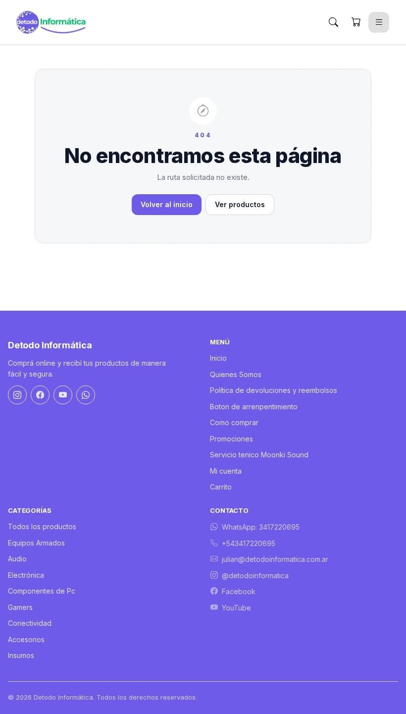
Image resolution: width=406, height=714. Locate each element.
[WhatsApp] (85, 394)
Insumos (21, 655)
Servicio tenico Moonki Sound (259, 454)
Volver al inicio (167, 204)
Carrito (221, 487)
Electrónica (26, 575)
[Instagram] (17, 394)
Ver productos (240, 204)
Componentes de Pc (41, 591)
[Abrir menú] (378, 22)
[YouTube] (62, 394)
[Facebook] (40, 394)
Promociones (231, 439)
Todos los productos (42, 526)
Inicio (218, 358)
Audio (17, 558)
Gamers (20, 607)
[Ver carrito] (356, 22)
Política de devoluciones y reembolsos (273, 390)
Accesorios (26, 639)
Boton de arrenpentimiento (254, 406)
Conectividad (29, 623)
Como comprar (234, 422)
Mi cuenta (226, 471)
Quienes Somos (235, 374)
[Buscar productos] (333, 22)
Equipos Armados (36, 543)
